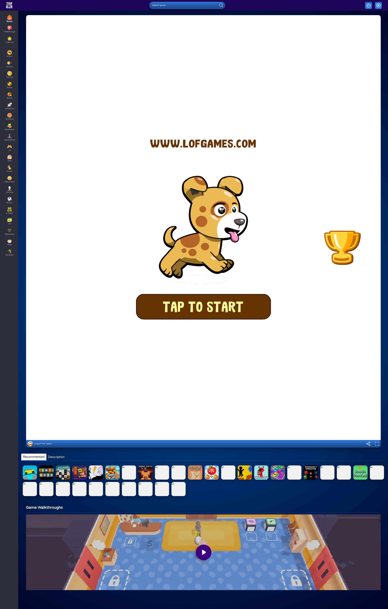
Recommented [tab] (34, 457)
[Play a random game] (368, 5)
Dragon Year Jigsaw (43, 444)
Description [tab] (56, 457)
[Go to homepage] (9, 5)
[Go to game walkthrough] (378, 5)
